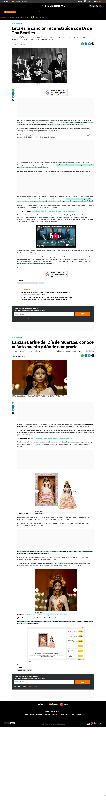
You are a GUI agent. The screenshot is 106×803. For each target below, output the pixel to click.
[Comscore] (97, 722)
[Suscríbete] (97, 1)
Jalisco (20, 11)
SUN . (15, 43)
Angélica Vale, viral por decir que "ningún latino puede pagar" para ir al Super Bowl (46, 297)
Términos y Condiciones (33, 318)
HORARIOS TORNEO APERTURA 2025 (18, 16)
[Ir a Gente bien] (64, 702)
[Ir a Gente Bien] (23, 0)
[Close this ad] (105, 795)
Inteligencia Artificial (31, 282)
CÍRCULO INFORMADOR (40, 16)
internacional (39, 714)
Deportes (47, 714)
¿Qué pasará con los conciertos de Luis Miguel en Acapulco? (54, 211)
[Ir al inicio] (21, 6)
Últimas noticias (10, 11)
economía (79, 714)
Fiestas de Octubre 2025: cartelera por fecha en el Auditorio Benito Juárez (44, 299)
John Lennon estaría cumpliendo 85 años (33, 294)
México (27, 11)
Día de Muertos (22, 670)
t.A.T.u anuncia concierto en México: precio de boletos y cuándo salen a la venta (45, 292)
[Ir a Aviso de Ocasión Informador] (7, 0)
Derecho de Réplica (52, 724)
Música (41, 282)
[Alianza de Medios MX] (89, 722)
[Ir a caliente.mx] (80, 1)
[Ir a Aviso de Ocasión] (42, 702)
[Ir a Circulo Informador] (15, 0)
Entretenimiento (16, 23)
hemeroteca (48, 716)
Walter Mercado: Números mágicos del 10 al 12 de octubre (47, 614)
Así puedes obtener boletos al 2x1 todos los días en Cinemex (52, 438)
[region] (53, 799)
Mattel (29, 670)
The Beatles (21, 282)
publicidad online (57, 716)
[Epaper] (88, 1)
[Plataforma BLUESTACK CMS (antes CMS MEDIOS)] (12, 722)
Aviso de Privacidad (44, 724)
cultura (72, 714)
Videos (34, 11)
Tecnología (55, 714)
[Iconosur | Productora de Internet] (7, 722)
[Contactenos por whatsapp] (100, 5)
